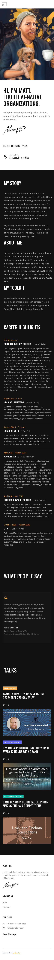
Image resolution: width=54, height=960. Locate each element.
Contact (6, 907)
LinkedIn (16, 953)
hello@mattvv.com (19, 145)
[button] (50, 12)
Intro (5, 903)
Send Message (9, 934)
